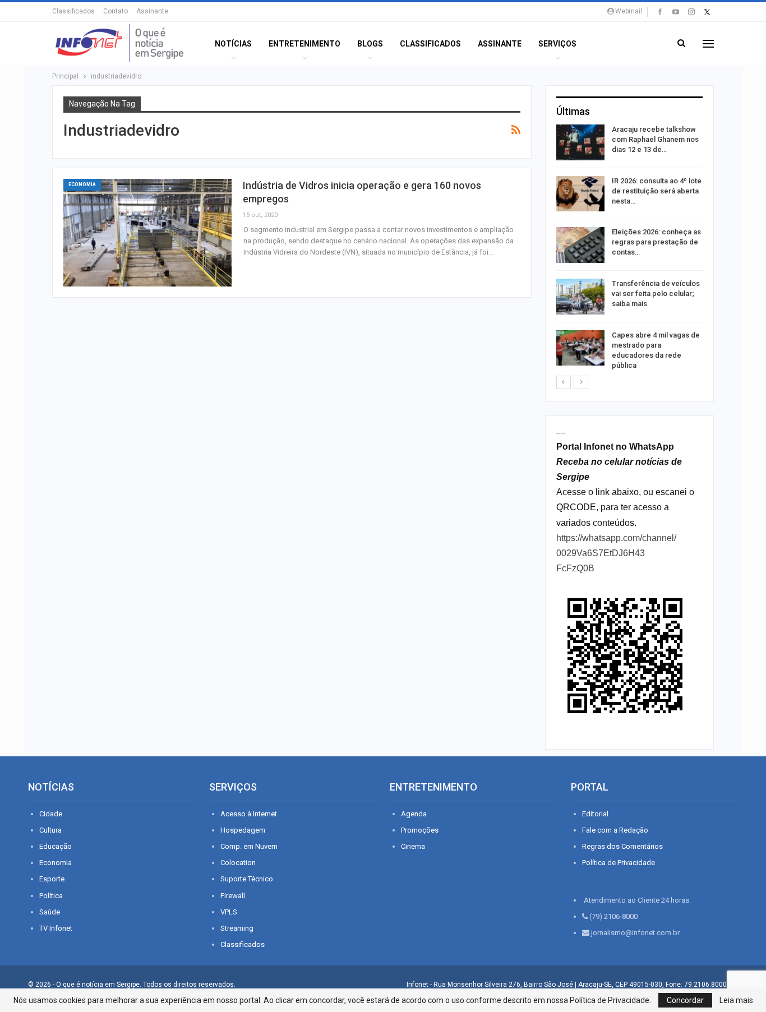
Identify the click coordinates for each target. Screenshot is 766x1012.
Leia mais (736, 1000)
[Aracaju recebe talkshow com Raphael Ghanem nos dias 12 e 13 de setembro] (580, 142)
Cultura (50, 830)
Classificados (73, 11)
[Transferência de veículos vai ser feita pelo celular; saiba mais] (580, 297)
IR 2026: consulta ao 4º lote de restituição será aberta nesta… (657, 191)
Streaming (236, 928)
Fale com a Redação (615, 830)
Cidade (50, 814)
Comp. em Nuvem (249, 846)
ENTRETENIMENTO (304, 43)
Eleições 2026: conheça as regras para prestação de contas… (656, 242)
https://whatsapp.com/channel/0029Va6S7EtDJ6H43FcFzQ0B (616, 553)
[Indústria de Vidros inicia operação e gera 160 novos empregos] (147, 232)
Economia (82, 184)
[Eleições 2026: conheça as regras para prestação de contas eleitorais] (580, 245)
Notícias (233, 43)
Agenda (414, 814)
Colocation (238, 862)
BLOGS (370, 43)
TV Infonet (55, 928)
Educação (55, 846)
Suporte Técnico (246, 879)
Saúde (49, 912)
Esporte (51, 879)
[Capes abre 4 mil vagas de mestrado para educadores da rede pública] (580, 348)
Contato (115, 11)
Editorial (595, 814)
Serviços (557, 43)
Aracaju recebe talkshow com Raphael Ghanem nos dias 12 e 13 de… (655, 139)
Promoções (420, 830)
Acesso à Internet (248, 814)
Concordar (685, 1000)
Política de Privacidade (618, 862)
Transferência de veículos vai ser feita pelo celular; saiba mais (656, 293)
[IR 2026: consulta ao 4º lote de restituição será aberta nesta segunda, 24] (580, 194)
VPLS (228, 912)
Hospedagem (242, 830)
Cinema (413, 846)
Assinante (152, 11)
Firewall (232, 895)
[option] (629, 249)
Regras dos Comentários (622, 846)
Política (51, 895)
